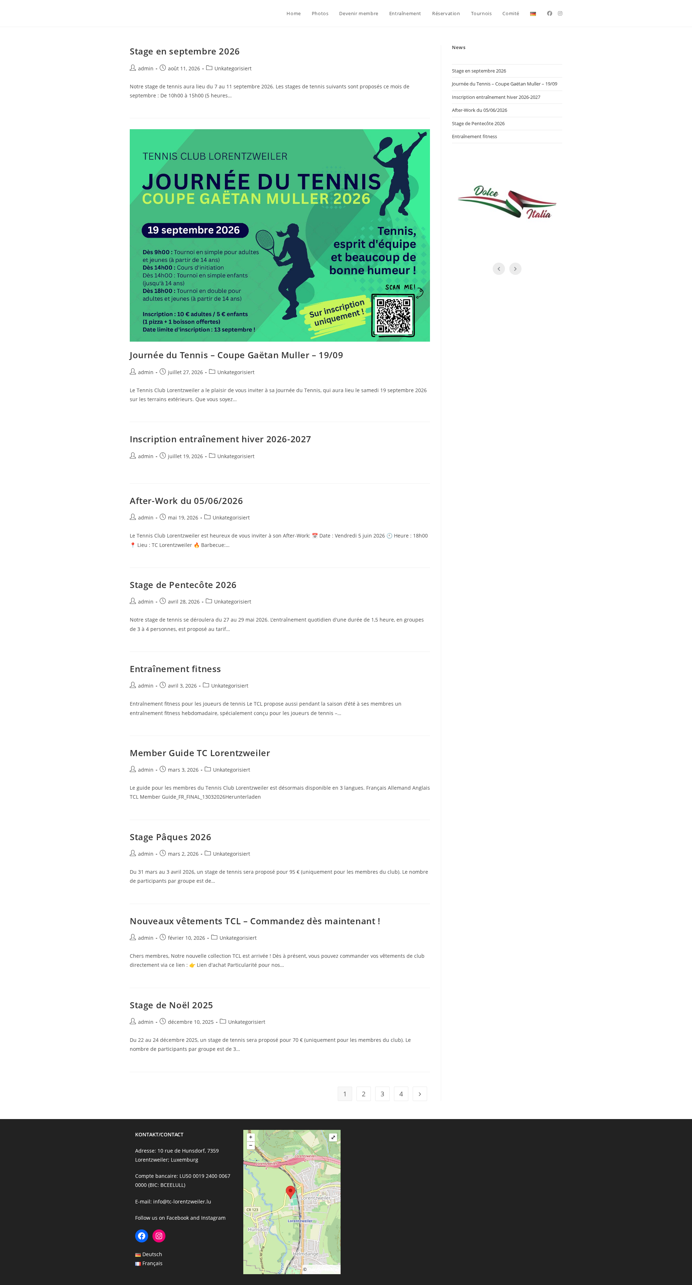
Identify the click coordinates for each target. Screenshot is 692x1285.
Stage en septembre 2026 (185, 51)
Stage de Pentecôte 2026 (183, 585)
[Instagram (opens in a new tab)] (560, 13)
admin (146, 68)
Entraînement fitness (175, 669)
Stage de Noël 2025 (171, 1005)
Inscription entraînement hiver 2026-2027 (220, 439)
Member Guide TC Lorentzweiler (200, 753)
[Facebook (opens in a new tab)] (549, 13)
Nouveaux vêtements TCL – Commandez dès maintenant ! (255, 921)
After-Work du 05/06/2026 (186, 500)
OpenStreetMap (324, 1269)
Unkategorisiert (233, 68)
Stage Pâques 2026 (170, 837)
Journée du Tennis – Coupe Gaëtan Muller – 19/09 (236, 355)
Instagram (213, 1217)
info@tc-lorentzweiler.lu (182, 1201)
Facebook (178, 1217)
